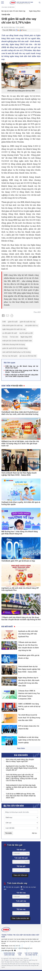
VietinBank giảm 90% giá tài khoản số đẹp (18, 561)
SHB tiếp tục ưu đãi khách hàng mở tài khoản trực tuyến (21, 367)
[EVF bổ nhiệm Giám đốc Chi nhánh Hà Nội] (9, 729)
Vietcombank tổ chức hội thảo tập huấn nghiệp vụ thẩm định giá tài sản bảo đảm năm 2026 (21, 787)
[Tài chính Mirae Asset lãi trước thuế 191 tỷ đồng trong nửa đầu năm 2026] (9, 718)
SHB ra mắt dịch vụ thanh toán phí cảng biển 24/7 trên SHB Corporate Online (21, 375)
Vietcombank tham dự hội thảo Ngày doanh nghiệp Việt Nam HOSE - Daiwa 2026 (29, 669)
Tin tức (5, 337)
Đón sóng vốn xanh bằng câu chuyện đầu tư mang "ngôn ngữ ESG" (20, 760)
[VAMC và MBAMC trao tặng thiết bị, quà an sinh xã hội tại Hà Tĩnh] (9, 707)
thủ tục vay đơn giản (9, 356)
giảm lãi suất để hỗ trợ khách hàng (14, 348)
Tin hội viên (5, 14)
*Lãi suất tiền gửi (21, 858)
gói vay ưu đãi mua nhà (28, 356)
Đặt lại (34, 833)
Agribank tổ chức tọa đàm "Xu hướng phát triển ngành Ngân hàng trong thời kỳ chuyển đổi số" (21, 768)
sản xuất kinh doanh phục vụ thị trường (16, 352)
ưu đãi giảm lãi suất (9, 333)
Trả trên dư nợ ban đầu (28, 888)
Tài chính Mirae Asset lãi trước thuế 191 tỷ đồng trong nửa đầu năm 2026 (29, 717)
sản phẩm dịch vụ (31, 325)
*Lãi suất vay (21, 901)
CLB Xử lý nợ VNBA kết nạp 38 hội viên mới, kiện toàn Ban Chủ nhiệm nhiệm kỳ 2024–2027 (21, 796)
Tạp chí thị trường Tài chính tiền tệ (31, 954)
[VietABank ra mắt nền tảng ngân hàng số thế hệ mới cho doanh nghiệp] (9, 740)
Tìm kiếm (8, 833)
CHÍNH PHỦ (20, 954)
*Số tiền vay (21, 893)
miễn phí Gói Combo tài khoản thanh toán (17, 341)
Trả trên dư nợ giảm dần (12, 888)
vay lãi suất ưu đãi (26, 333)
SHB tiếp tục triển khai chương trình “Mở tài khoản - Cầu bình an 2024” (21, 371)
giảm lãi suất (12, 322)
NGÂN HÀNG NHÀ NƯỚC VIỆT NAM (9, 954)
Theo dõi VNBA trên (8, 30)
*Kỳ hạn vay (21, 909)
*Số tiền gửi (21, 850)
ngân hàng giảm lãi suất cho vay (14, 329)
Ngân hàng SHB (26, 337)
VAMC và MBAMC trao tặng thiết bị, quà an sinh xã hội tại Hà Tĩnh (29, 706)
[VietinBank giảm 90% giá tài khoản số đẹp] (9, 658)
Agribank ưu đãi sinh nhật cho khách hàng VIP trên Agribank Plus (28, 633)
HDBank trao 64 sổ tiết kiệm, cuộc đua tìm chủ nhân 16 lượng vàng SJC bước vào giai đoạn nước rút (20, 443)
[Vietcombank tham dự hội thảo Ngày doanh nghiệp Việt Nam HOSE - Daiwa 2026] (9, 670)
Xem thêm (21, 748)
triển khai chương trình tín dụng (13, 344)
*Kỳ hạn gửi (21, 866)
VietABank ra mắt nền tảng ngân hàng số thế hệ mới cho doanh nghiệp (29, 740)
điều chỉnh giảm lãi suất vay (12, 325)
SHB (39, 312)
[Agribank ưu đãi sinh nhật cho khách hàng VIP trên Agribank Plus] (9, 634)
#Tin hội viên (17, 386)
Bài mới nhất (7, 626)
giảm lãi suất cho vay (27, 322)
